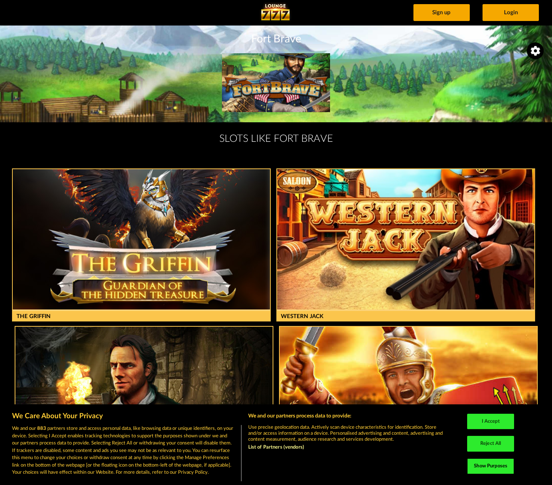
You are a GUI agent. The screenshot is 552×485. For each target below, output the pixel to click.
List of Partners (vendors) (276, 447)
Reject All (490, 443)
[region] (276, 444)
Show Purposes (490, 466)
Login (511, 12)
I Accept (491, 421)
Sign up (441, 12)
